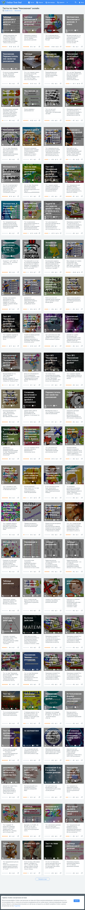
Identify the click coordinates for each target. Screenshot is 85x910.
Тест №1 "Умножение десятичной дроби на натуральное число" (9, 322)
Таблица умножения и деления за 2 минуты (9, 20)
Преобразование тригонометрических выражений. (10, 434)
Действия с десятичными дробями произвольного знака (10, 510)
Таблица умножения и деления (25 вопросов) (30, 20)
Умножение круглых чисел (52, 55)
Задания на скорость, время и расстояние (72, 94)
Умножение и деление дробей (74, 131)
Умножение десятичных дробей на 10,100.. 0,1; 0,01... (9, 247)
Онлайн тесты (8, 10)
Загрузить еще (42, 879)
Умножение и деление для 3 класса (52, 809)
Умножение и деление (30, 543)
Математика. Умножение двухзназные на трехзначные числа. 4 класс (31, 434)
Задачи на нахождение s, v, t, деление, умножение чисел (52, 660)
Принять (77, 900)
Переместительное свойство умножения (52, 394)
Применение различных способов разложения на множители (74, 284)
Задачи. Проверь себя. (10, 92)
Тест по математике (9, 695)
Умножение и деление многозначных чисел (74, 170)
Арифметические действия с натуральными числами (53, 734)
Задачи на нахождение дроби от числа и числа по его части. (52, 208)
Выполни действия (28, 619)
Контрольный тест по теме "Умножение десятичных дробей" (9, 360)
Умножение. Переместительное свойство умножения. (10, 57)
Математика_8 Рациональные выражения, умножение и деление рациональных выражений (10, 211)
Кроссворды (51, 2)
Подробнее (17, 906)
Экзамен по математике (51, 243)
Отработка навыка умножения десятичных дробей (51, 284)
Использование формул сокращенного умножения (74, 697)
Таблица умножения (72, 393)
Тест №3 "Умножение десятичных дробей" (51, 359)
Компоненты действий (9, 619)
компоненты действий (73, 582)
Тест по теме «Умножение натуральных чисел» (30, 584)
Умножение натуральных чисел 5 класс (30, 282)
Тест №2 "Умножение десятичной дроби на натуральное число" (51, 173)
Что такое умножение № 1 (74, 243)
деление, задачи (71, 205)
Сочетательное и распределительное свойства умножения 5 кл (31, 474)
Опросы (41, 2)
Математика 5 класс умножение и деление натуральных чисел (10, 173)
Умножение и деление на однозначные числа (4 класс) (52, 133)
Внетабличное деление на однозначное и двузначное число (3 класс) (31, 321)
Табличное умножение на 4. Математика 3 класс (10, 472)
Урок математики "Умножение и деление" (31, 246)
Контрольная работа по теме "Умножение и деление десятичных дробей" (10, 398)
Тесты (32, 2)
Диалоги (61, 2)
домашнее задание (72, 619)
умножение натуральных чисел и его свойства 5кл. (9, 771)
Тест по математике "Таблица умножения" (9, 734)
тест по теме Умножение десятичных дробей (30, 170)
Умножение (18, 10)
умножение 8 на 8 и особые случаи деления (53, 770)
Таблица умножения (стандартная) (31, 56)
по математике (31, 731)
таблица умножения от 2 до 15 (32, 809)
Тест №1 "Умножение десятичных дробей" (72, 359)
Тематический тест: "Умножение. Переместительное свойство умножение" (52, 474)
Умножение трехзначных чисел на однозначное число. (73, 772)
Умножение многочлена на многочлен (10, 132)
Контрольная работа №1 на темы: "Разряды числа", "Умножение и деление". (31, 774)
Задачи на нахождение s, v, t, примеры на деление (74, 658)
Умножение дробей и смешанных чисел (72, 810)
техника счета (52, 581)
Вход (82, 2)
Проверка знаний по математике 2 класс (52, 20)
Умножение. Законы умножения (30, 657)
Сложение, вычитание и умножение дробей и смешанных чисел (30, 398)
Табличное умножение (29, 695)
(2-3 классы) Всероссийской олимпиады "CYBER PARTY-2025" (74, 735)
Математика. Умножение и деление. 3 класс (73, 20)
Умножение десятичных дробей (72, 56)
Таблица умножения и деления (73, 470)
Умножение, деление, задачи (51, 620)
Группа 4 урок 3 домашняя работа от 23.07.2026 (31, 133)
